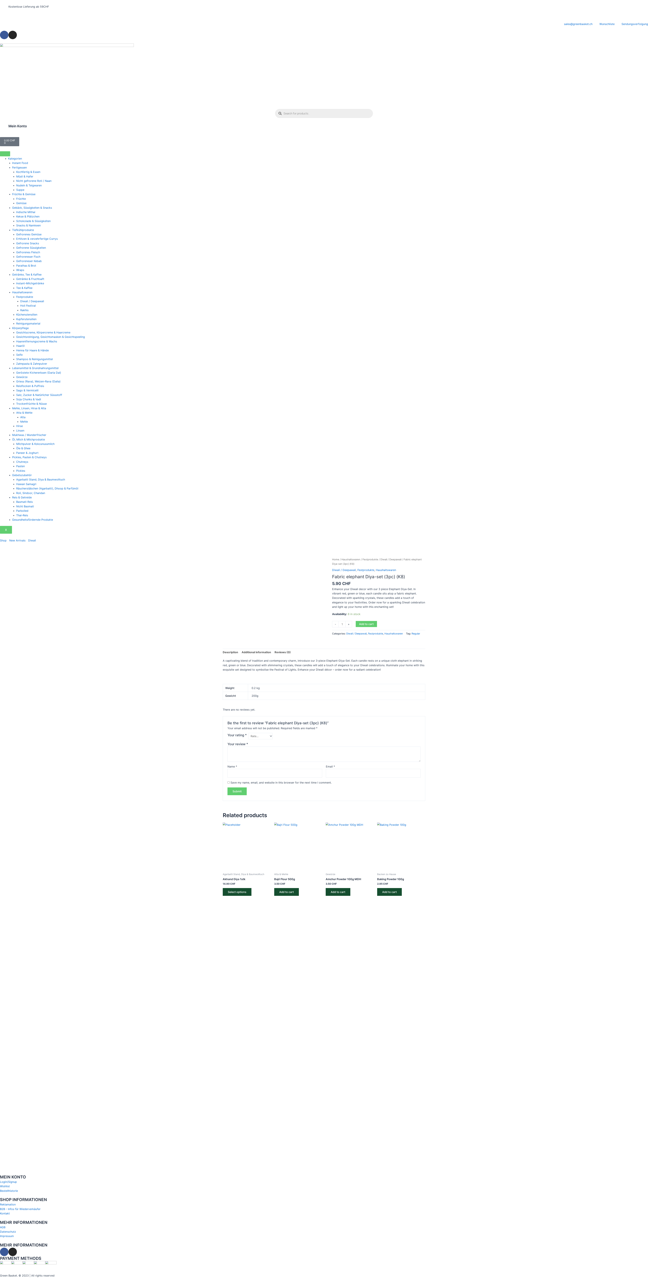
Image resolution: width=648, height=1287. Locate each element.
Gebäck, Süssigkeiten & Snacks (32, 207)
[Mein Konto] (4, 128)
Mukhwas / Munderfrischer (29, 435)
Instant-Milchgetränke (30, 283)
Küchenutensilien (26, 314)
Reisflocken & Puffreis (30, 386)
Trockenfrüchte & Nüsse (31, 403)
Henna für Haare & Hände (32, 350)
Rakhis (24, 310)
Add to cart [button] (286, 892)
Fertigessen (19, 167)
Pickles (20, 470)
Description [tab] (230, 652)
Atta (22, 417)
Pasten (20, 466)
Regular (416, 633)
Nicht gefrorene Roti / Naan (33, 181)
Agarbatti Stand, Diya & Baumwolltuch (40, 479)
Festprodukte (24, 296)
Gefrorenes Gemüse (29, 234)
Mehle (24, 421)
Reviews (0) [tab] (283, 652)
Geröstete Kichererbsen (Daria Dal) (38, 372)
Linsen (20, 430)
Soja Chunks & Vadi (28, 399)
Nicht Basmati (25, 506)
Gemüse (21, 203)
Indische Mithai (25, 212)
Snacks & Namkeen (28, 225)
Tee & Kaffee (24, 288)
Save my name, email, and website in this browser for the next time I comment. (281, 782)
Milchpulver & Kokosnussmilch (35, 444)
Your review (237, 744)
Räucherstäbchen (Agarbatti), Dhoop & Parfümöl (47, 488)
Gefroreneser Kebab (29, 261)
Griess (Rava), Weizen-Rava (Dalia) (38, 381)
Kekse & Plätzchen (27, 216)
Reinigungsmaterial (28, 323)
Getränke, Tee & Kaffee (27, 274)
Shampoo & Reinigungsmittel (34, 359)
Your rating (237, 735)
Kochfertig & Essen (28, 172)
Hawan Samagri (26, 484)
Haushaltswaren (22, 292)
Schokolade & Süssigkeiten (33, 221)
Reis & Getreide (22, 497)
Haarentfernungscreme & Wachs (36, 341)
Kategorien (15, 158)
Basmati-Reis (24, 501)
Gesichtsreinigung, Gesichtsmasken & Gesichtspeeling (50, 337)
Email (330, 766)
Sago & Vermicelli (27, 390)
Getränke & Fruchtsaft (30, 279)
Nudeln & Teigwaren (29, 185)
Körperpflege (20, 328)
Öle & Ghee (23, 448)
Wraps (20, 270)
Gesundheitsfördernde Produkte (32, 519)
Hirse (19, 426)
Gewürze (22, 377)
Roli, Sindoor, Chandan (30, 493)
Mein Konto (17, 126)
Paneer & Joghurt (27, 452)
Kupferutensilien (26, 319)
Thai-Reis (22, 515)
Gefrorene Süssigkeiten (31, 247)
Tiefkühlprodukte (23, 230)
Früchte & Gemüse (23, 194)
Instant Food (20, 163)
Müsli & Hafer (24, 176)
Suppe (20, 189)
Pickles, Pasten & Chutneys (29, 457)
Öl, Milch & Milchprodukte (28, 439)
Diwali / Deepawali (32, 301)
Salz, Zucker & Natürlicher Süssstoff (39, 395)
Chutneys (22, 461)
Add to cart (366, 624)
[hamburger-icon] (5, 153)
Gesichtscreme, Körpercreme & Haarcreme (43, 332)
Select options (237, 892)
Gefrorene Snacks (27, 243)
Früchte (21, 198)
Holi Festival (28, 305)
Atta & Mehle (24, 412)
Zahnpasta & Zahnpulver (31, 363)
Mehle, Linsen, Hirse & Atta (29, 408)
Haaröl (20, 345)
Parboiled (22, 510)
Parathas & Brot (26, 265)
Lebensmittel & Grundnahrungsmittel (35, 368)
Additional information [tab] (256, 652)
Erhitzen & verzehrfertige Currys (37, 238)
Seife (19, 354)
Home (335, 559)
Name (232, 766)
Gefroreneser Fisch (28, 256)
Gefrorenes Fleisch (28, 252)
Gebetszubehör (22, 475)
